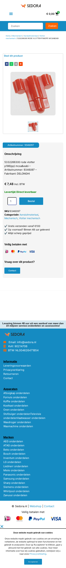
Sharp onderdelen (14, 482)
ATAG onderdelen (13, 445)
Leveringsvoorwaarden (17, 365)
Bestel (31, 201)
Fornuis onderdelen (15, 397)
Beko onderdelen (13, 449)
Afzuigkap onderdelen (16, 393)
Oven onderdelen (13, 409)
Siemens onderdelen (15, 487)
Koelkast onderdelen (15, 405)
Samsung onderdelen (16, 478)
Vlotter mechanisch (29, 218)
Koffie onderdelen (14, 401)
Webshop (35, 506)
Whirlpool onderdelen (16, 491)
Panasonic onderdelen (16, 474)
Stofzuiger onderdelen (16, 413)
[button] (11, 14)
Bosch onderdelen (14, 453)
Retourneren (11, 374)
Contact (8, 378)
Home (8, 36)
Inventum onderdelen (16, 458)
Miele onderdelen (14, 470)
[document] (33, 546)
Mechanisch (17, 36)
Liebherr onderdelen (15, 466)
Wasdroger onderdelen (17, 422)
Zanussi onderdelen (15, 495)
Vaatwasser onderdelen (31, 418)
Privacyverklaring (13, 369)
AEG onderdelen (13, 441)
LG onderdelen (12, 462)
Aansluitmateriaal (31, 36)
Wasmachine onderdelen (18, 426)
